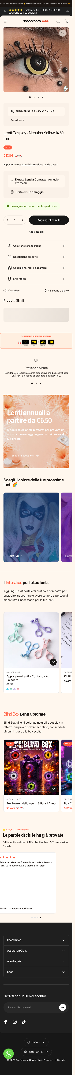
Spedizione (28, 164)
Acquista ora (36, 231)
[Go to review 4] (40, 917)
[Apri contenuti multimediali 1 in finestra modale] (62, 33)
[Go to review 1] (32, 917)
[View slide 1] (32, 383)
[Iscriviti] (62, 1007)
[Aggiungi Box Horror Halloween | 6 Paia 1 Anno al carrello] (53, 789)
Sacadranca (13, 672)
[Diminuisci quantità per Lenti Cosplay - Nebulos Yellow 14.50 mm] (7, 220)
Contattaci (14, 290)
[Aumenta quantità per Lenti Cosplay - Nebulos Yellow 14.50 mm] (22, 220)
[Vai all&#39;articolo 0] (30, 97)
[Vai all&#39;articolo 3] (38, 97)
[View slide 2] (36, 383)
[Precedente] (5, 11)
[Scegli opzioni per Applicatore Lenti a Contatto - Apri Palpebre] (53, 662)
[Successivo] (67, 11)
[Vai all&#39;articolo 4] (42, 97)
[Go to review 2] (35, 917)
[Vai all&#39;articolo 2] (34, 97)
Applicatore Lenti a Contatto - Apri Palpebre (28, 678)
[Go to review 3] (37, 917)
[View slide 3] (40, 383)
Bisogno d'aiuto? (59, 290)
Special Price (13, 799)
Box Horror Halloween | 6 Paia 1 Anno (31, 803)
